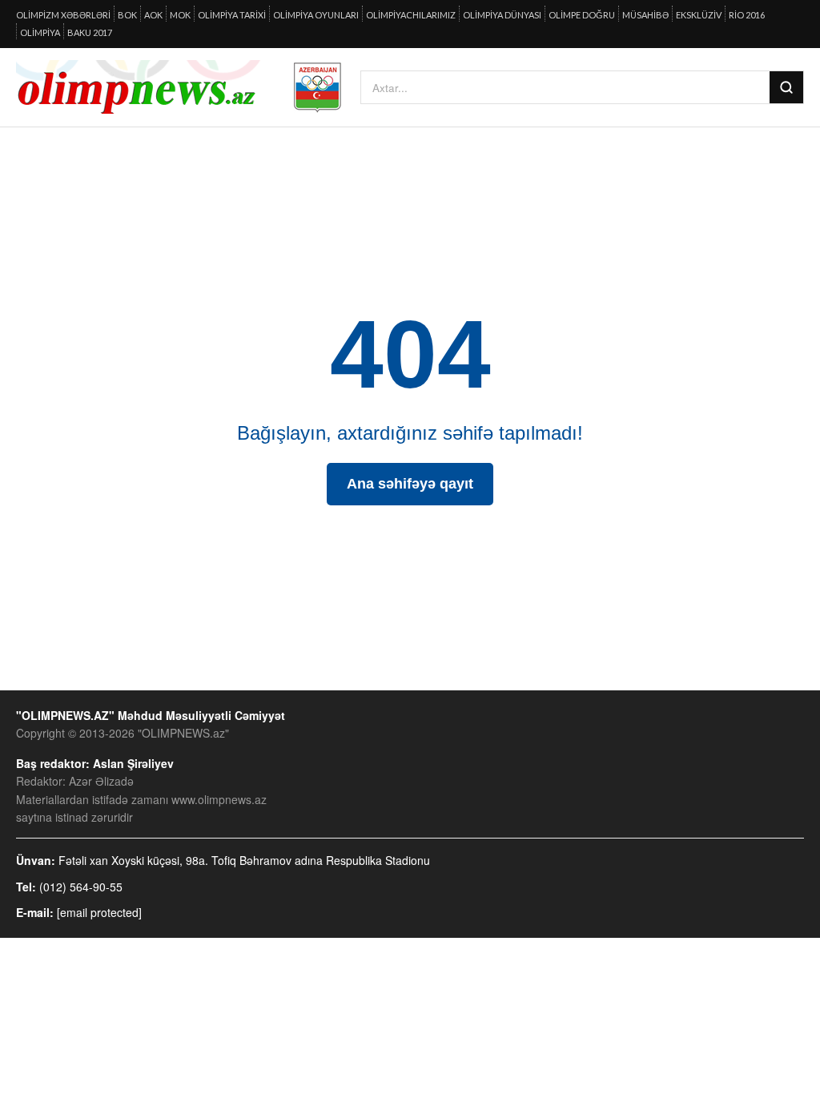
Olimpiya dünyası (502, 15)
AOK (153, 15)
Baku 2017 (89, 32)
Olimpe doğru (582, 15)
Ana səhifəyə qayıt (410, 484)
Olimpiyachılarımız (411, 15)
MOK (180, 15)
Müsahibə (645, 15)
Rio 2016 (747, 15)
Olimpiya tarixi (232, 15)
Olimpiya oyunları (316, 15)
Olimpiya (40, 32)
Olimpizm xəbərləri (63, 15)
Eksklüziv (699, 15)
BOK (127, 15)
